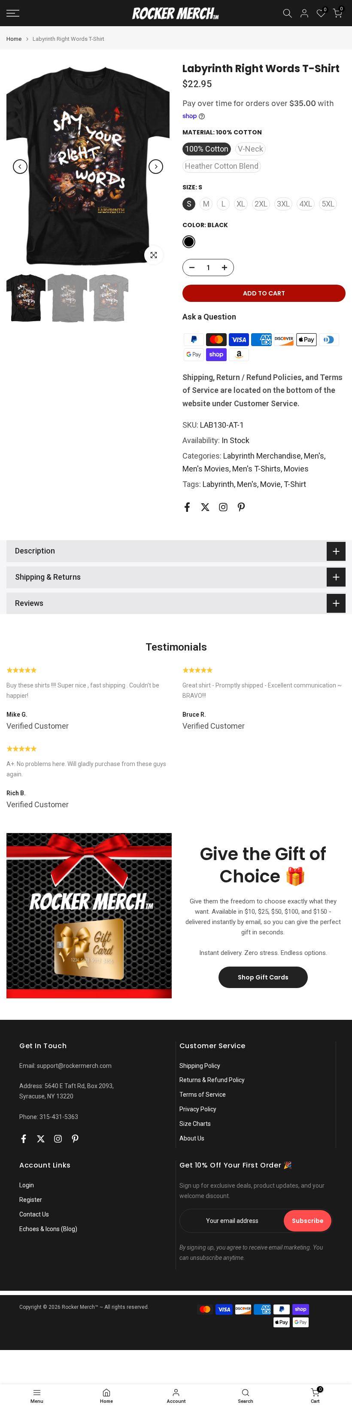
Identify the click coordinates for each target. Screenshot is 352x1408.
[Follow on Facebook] (187, 506)
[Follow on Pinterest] (241, 506)
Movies (296, 468)
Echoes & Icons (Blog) (48, 1229)
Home (13, 39)
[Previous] (20, 166)
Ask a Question (209, 316)
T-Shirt (295, 484)
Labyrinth (218, 484)
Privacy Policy (197, 1109)
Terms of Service (202, 1094)
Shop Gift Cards (263, 977)
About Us (191, 1138)
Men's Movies (205, 468)
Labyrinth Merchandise (262, 455)
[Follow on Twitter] (205, 506)
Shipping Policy (199, 1065)
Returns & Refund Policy (212, 1080)
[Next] (156, 166)
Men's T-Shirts (256, 468)
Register (30, 1199)
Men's (314, 455)
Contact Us (34, 1214)
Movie (270, 484)
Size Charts (195, 1123)
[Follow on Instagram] (223, 506)
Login (26, 1185)
